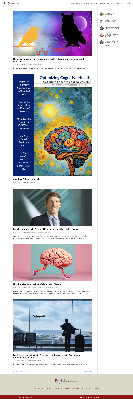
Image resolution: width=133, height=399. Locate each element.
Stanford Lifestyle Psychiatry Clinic (110, 20)
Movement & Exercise (52, 287)
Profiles (30, 232)
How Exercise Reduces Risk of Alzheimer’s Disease (37, 284)
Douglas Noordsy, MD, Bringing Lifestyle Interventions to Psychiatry (45, 229)
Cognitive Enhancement (38, 232)
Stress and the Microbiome (109, 13)
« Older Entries (17, 371)
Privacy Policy (83, 397)
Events (102, 3)
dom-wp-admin (18, 64)
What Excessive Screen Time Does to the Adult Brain (112, 28)
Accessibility (99, 397)
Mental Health (47, 232)
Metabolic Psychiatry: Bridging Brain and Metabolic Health (111, 35)
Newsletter (94, 3)
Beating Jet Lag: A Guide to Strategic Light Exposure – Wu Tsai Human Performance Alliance (46, 356)
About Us (78, 3)
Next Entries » (88, 371)
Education (109, 3)
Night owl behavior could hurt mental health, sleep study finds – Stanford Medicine (48, 60)
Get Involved (127, 3)
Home (72, 3)
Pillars (85, 3)
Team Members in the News (35, 64)
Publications (119, 3)
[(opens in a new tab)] (52, 33)
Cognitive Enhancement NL (26, 179)
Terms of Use (91, 397)
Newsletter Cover (33, 182)
